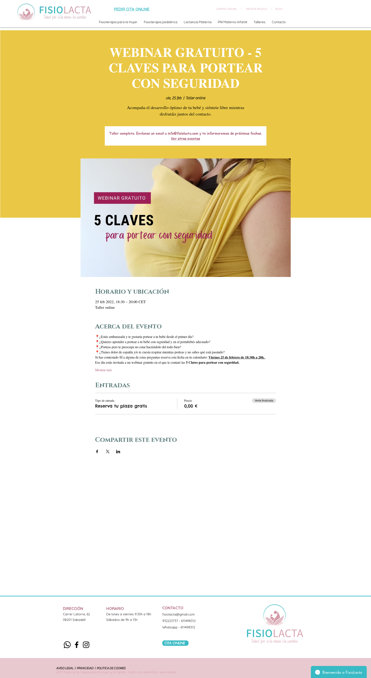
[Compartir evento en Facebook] (97, 451)
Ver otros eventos (185, 138)
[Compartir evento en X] (108, 451)
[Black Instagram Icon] (86, 644)
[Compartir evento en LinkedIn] (118, 451)
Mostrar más (103, 370)
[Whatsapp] (67, 644)
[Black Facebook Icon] (76, 644)
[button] (118, 22)
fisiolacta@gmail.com (178, 614)
